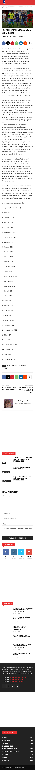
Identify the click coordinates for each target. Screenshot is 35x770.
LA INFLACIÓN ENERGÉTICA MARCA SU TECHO (21, 468)
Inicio (3, 6)
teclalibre (5, 368)
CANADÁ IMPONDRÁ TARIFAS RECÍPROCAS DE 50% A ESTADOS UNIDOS (22, 478)
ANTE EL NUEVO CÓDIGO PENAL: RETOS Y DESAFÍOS (21, 636)
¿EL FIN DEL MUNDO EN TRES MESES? (22, 654)
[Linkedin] (21, 43)
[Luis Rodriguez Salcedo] (8, 403)
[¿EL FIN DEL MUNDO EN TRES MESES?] (6, 655)
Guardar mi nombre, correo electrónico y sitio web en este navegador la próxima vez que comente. (17, 531)
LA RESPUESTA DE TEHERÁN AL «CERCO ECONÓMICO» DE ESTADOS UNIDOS (23, 459)
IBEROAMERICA (5, 472)
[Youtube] (17, 686)
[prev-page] (3, 485)
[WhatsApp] (16, 43)
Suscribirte (29, 549)
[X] (8, 43)
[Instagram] (8, 686)
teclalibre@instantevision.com (19, 677)
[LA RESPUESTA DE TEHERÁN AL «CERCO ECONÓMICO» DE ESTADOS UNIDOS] (6, 460)
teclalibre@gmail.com (16, 681)
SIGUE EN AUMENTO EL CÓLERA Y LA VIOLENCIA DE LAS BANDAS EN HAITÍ (25, 390)
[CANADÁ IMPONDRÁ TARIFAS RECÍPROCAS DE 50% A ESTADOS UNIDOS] (6, 479)
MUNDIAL (14, 365)
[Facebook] (4, 43)
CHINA (3, 462)
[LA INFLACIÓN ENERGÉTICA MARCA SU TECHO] (6, 469)
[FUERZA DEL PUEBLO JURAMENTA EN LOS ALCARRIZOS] (6, 628)
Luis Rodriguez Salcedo (9, 36)
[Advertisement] (17, 431)
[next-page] (6, 485)
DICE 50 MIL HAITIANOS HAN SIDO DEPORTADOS (9, 388)
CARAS (9, 365)
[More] (30, 43)
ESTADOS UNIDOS (10, 6)
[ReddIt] (25, 43)
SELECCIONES (22, 365)
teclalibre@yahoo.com (16, 679)
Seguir (14, 549)
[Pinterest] (12, 43)
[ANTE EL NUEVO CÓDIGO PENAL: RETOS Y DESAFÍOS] (6, 637)
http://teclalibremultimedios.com (23, 403)
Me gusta (6, 549)
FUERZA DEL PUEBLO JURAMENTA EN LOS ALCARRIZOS (19, 627)
